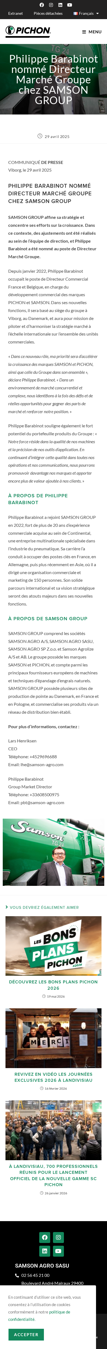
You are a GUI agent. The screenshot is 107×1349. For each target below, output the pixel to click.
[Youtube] (69, 5)
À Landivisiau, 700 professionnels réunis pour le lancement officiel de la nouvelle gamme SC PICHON (53, 1176)
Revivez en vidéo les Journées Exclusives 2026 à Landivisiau (54, 1077)
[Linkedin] (60, 5)
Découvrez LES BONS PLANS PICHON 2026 (53, 985)
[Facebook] (42, 5)
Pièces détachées (48, 13)
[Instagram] (51, 5)
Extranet (15, 13)
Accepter (26, 1334)
